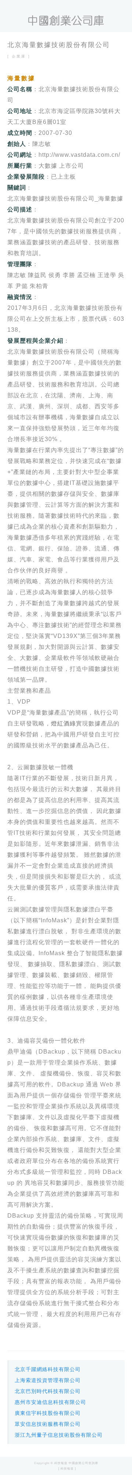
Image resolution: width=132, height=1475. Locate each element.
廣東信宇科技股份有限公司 (48, 1413)
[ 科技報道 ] (67, 1468)
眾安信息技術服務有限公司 (48, 1424)
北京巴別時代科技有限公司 (48, 1391)
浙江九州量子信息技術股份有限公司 (59, 1435)
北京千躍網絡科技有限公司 (48, 1369)
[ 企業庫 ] (18, 56)
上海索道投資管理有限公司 (48, 1380)
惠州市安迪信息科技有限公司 (50, 1402)
